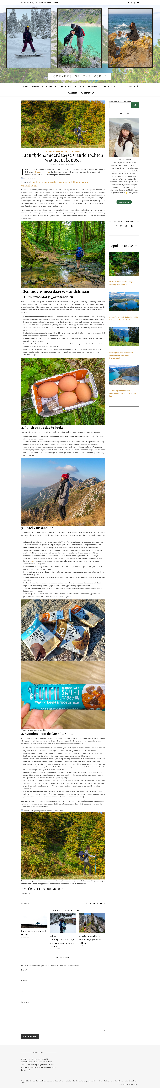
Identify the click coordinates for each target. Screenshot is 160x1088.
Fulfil (29, 553)
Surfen (131, 86)
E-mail (24, 980)
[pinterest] (135, 3)
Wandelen (72, 93)
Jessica (26, 903)
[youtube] (138, 3)
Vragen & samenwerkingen (47, 3)
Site (22, 991)
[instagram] (131, 3)
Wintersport (87, 93)
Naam (24, 970)
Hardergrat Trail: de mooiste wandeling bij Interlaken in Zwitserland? (121, 355)
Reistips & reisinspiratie (86, 86)
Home (23, 3)
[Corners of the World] (80, 44)
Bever (32, 561)
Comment (25, 1002)
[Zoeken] (135, 105)
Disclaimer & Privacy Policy (128, 1084)
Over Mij (30, 3)
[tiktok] (128, 3)
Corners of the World (43, 86)
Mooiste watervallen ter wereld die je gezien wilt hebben (90, 939)
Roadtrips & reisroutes (113, 86)
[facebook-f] (125, 3)
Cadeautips (65, 86)
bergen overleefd (42, 172)
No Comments (71, 164)
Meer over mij (124, 202)
